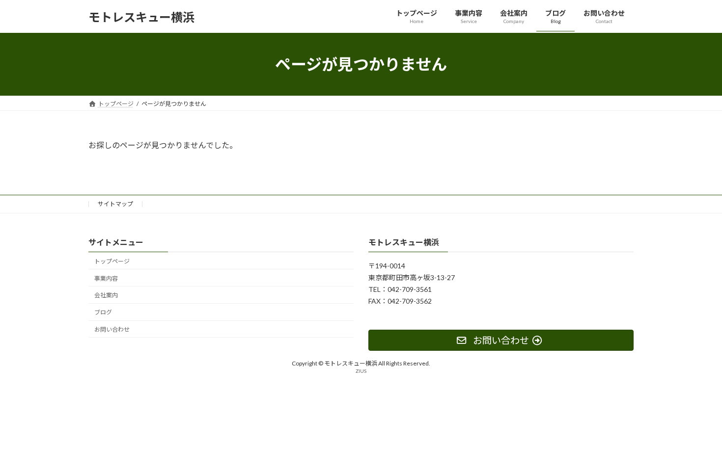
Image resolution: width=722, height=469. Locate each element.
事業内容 (106, 278)
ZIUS (361, 371)
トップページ (112, 261)
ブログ (103, 312)
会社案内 (106, 295)
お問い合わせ (112, 329)
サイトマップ (115, 204)
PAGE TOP (696, 445)
